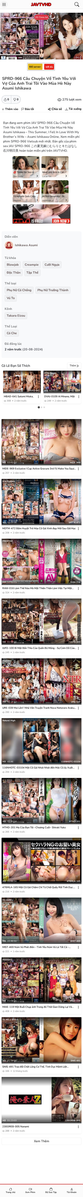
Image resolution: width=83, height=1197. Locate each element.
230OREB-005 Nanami (15, 1126)
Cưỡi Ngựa (52, 265)
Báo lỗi (29, 109)
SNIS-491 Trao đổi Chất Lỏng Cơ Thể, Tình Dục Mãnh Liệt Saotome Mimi (34, 1067)
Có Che (12, 333)
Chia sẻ (57, 109)
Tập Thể (32, 273)
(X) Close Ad (41, 17)
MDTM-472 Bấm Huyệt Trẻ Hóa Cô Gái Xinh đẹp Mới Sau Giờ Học (39, 528)
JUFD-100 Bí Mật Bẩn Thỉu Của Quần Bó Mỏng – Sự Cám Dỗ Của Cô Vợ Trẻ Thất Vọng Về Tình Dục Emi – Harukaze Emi (38, 648)
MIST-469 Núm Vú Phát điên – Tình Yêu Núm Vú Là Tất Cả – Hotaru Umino (35, 947)
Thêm (73, 365)
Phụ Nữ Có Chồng (19, 290)
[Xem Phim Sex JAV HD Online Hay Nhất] (41, 4)
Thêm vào (11, 109)
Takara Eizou (16, 316)
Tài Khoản (71, 1192)
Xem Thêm (41, 1141)
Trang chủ (10, 1192)
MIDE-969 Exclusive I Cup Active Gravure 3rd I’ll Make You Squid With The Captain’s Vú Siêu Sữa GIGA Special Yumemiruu (39, 469)
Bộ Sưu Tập (51, 1192)
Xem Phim (30, 1192)
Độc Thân (13, 273)
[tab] (39, 407)
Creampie (32, 265)
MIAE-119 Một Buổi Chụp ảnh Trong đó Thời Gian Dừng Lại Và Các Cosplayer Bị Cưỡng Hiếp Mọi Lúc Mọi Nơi (37, 1007)
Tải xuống (75, 109)
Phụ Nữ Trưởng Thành (52, 290)
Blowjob (13, 265)
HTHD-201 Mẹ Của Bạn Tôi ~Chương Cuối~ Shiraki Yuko (34, 827)
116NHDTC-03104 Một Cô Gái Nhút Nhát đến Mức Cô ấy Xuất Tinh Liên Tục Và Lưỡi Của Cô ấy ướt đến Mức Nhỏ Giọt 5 (37, 768)
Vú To (11, 298)
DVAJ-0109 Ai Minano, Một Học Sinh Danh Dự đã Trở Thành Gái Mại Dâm (59, 397)
